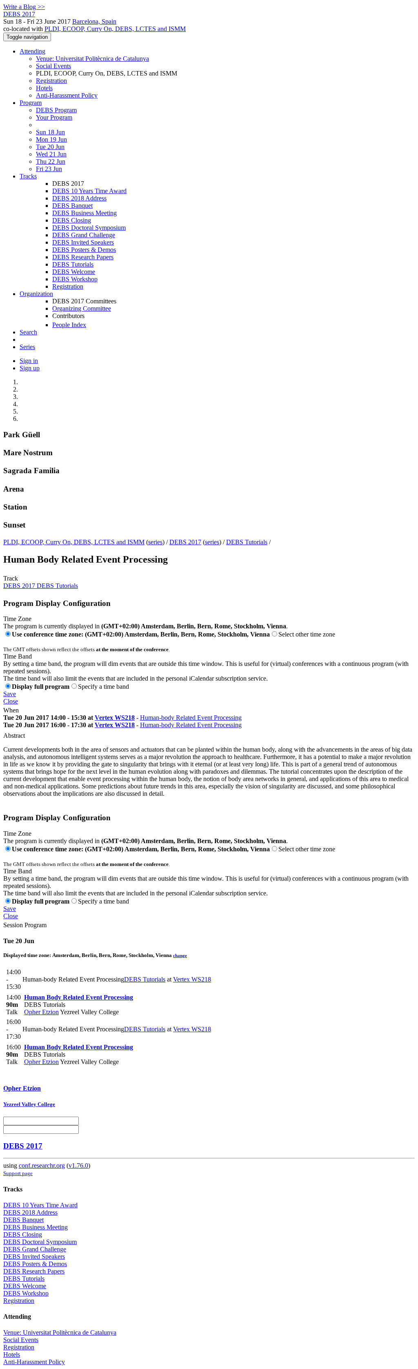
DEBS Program (56, 110)
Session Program (25, 925)
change (180, 955)
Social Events (53, 65)
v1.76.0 (78, 1165)
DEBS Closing (71, 220)
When (11, 710)
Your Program (54, 117)
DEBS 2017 (185, 542)
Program (31, 102)
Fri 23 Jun (49, 168)
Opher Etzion (41, 1011)
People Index (69, 324)
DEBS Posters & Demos (84, 249)
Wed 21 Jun (51, 154)
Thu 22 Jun (50, 161)
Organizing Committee (81, 308)
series (155, 542)
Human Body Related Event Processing (78, 997)
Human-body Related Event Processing (191, 717)
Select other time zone (306, 634)
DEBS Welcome (73, 271)
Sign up (30, 368)
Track (10, 578)
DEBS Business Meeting (84, 212)
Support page (18, 1173)
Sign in (29, 360)
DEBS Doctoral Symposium (89, 227)
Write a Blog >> (24, 6)
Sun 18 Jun (50, 132)
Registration (51, 80)
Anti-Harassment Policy (67, 95)
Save (9, 693)
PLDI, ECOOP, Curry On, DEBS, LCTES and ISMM (115, 28)
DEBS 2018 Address (79, 198)
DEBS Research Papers (82, 257)
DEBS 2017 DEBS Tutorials (40, 585)
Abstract (14, 735)
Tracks (28, 176)
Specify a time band (103, 686)
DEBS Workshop (75, 279)
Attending (32, 51)
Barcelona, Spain (94, 21)
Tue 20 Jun (50, 146)
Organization (36, 293)
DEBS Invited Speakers (83, 242)
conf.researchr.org (42, 1165)
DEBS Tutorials (72, 264)
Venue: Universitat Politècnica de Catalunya (92, 58)
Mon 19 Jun (51, 139)
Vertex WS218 (115, 717)
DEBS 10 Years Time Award (89, 190)
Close (10, 701)
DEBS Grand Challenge (83, 235)
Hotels (44, 88)
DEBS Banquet (72, 205)
